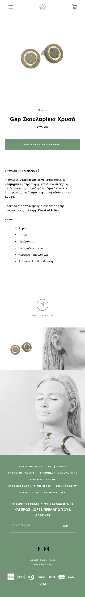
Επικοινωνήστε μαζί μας (58, 472)
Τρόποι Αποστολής (42, 479)
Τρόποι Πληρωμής (21, 472)
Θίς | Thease (57, 466)
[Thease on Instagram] (46, 548)
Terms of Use (29, 492)
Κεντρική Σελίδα (31, 466)
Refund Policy (66, 485)
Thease (51, 559)
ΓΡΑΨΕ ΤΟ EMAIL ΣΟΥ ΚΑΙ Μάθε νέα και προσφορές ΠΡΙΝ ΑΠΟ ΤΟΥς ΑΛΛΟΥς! (42, 509)
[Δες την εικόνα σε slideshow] (42, 56)
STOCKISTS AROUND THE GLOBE (29, 485)
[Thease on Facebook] (38, 548)
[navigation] (11, 7)
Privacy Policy (54, 492)
